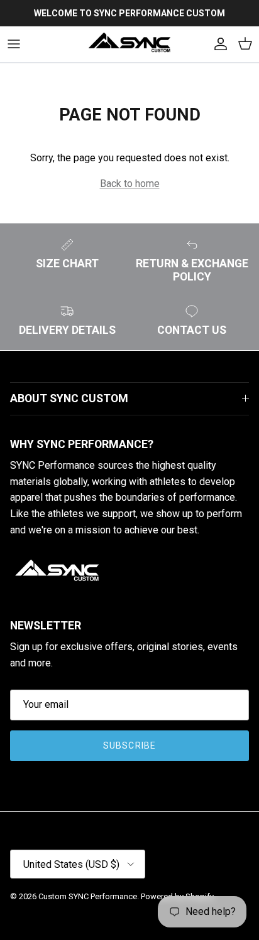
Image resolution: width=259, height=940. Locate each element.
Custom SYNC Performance (87, 896)
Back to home (130, 184)
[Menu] (14, 44)
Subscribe (129, 745)
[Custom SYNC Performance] (129, 44)
